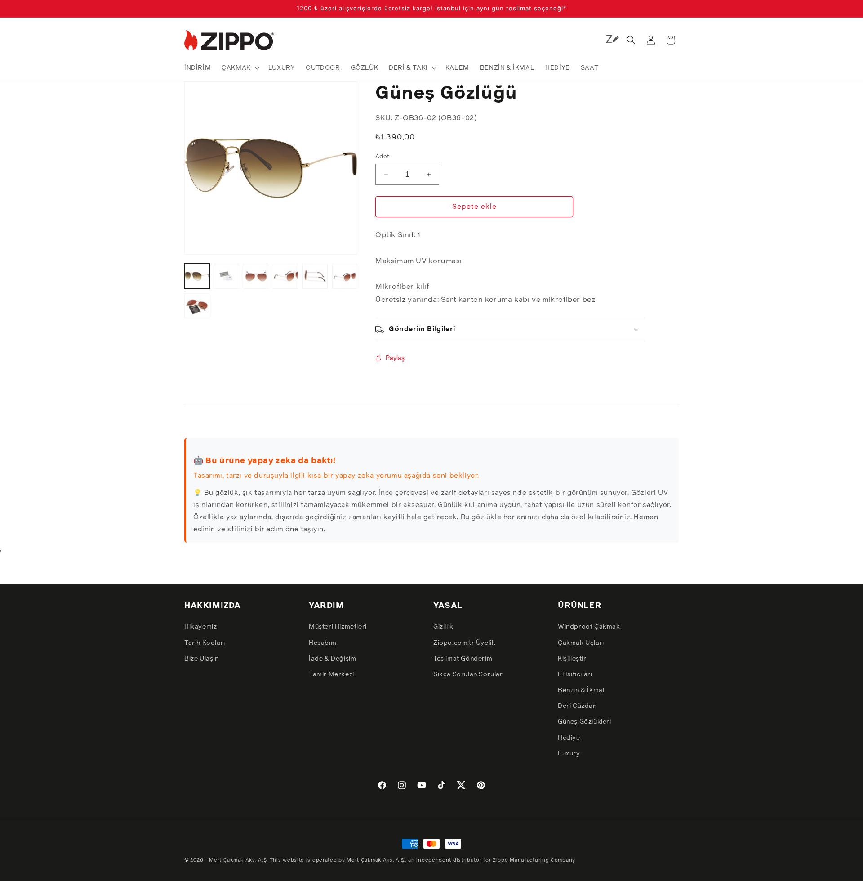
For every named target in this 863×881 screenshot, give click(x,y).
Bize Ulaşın (201, 659)
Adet (382, 157)
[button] (239, 67)
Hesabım (322, 643)
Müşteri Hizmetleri (338, 627)
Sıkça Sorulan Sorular (468, 674)
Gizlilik (443, 627)
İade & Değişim (332, 659)
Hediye (569, 738)
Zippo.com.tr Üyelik (464, 643)
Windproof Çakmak (589, 627)
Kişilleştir (572, 659)
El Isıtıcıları (575, 674)
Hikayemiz (200, 627)
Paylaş (395, 357)
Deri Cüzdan (577, 706)
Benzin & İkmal (581, 690)
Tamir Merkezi (331, 674)
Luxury (569, 754)
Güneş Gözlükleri (584, 722)
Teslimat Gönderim (462, 659)
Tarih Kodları (204, 643)
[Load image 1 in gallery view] (196, 276)
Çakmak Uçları (581, 643)
